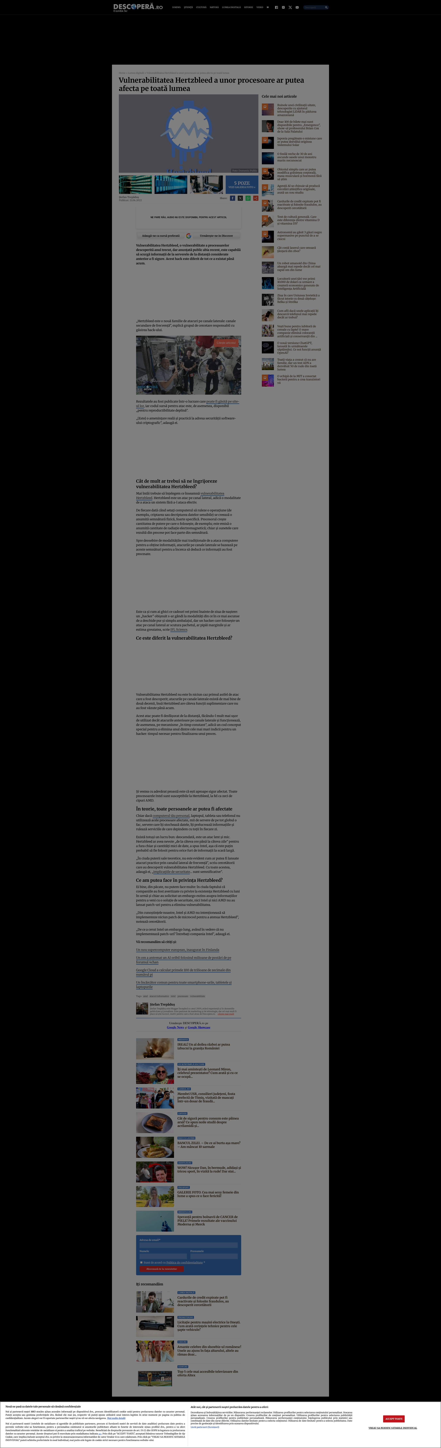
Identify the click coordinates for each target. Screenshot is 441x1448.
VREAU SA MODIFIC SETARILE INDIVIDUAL (393, 1428)
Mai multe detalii (116, 1418)
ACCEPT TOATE (394, 1418)
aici (100, 1434)
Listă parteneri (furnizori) (205, 1427)
